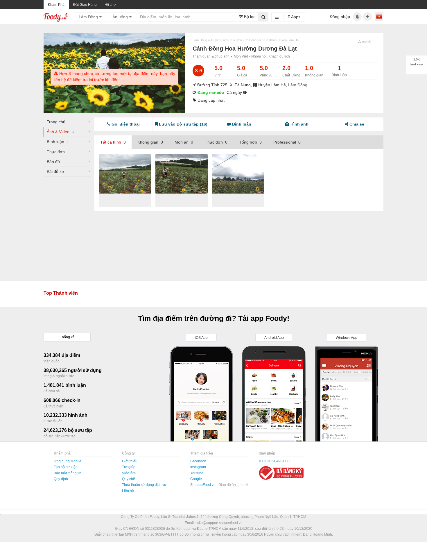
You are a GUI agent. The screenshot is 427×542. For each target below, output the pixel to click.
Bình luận (58, 141)
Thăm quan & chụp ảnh (211, 56)
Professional (287, 142)
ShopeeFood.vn (203, 485)
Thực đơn (56, 151)
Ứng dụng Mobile (67, 461)
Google (196, 479)
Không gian (150, 142)
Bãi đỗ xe (55, 171)
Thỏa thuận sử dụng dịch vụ (144, 485)
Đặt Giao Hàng (85, 5)
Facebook (198, 461)
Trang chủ (56, 121)
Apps (295, 17)
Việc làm (129, 473)
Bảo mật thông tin (67, 473)
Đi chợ (110, 5)
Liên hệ (128, 491)
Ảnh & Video (60, 131)
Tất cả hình (113, 142)
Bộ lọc (249, 16)
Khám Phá (56, 5)
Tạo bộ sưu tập (66, 467)
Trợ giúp (128, 467)
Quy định (61, 479)
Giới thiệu (129, 461)
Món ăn (184, 142)
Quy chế (128, 479)
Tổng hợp (250, 142)
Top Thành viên (61, 293)
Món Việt (241, 56)
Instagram (198, 467)
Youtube (196, 473)
